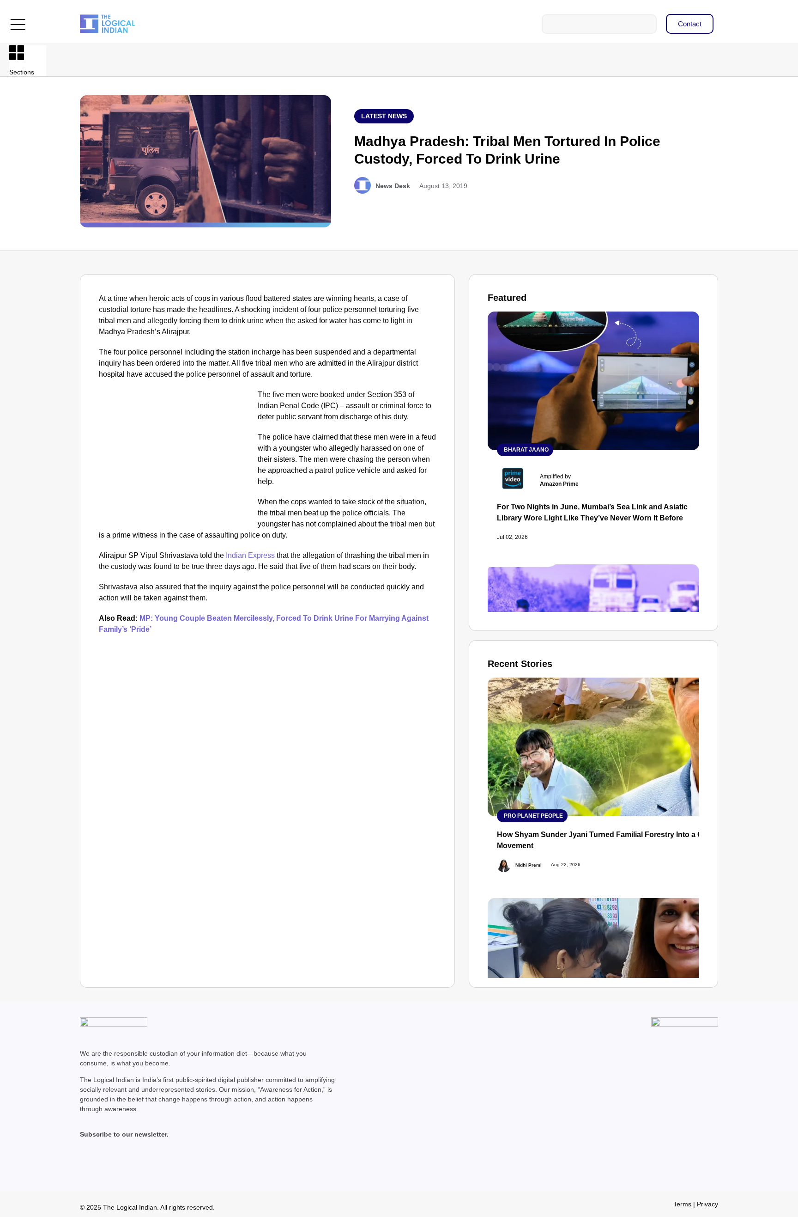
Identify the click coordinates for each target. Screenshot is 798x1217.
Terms (682, 1204)
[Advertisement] (176, 457)
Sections (21, 72)
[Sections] (16, 52)
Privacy (707, 1204)
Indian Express (250, 555)
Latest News (384, 116)
